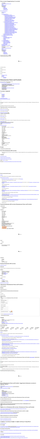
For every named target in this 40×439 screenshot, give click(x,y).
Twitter (5, 386)
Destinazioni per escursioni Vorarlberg (9, 20)
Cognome (2, 307)
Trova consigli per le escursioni (4, 426)
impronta (7, 436)
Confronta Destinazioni (5, 394)
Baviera (7, 273)
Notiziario (4, 38)
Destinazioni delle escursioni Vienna (9, 21)
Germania (5, 274)
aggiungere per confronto (5, 85)
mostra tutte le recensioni (3, 125)
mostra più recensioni (3, 296)
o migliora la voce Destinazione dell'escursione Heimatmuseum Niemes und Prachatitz (12, 403)
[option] (4, 7)
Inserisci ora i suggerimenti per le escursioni (5, 418)
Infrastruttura (2, 257)
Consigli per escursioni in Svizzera (7, 33)
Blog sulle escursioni (23, 426)
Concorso (4, 39)
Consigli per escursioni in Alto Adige (8, 34)
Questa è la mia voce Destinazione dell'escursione (13, 408)
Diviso (3, 390)
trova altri (26, 400)
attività (1, 243)
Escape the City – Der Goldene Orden (24, 336)
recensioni (3, 96)
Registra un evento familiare (6, 42)
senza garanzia (32, 357)
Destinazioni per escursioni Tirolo (9, 19)
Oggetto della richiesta (3, 300)
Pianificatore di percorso (3, 265)
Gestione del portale (22, 436)
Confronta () (13, 413)
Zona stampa (6, 433)
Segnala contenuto (4, 89)
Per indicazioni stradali (4, 322)
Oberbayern (3, 279)
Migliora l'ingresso (4, 88)
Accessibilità (3, 47)
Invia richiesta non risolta (3, 82)
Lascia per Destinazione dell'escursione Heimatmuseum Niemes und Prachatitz (12, 400)
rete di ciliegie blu (2, 433)
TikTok (20, 433)
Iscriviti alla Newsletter (28, 426)
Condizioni (4, 436)
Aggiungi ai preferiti (4, 84)
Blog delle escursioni (4, 44)
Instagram (14, 433)
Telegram (9, 386)
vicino (8, 112)
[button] (20, 103)
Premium (1, 332)
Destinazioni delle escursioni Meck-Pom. (10, 27)
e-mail (1, 386)
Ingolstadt (5, 272)
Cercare (11, 46)
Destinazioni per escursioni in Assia (9, 26)
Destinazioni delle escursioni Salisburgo (10, 18)
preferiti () (5, 413)
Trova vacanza (18, 426)
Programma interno (10, 433)
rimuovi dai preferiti (9, 84)
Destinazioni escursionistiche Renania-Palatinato (11, 29)
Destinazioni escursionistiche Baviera (9, 23)
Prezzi (1, 240)
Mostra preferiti (4, 392)
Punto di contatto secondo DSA (16, 436)
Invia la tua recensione (3, 286)
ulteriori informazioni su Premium (4, 177)
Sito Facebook (17, 433)
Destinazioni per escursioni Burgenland (10, 15)
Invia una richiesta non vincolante (5, 315)
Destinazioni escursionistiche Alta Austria (10, 17)
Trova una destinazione (5, 14)
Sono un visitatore (5, 409)
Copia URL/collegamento (16, 386)
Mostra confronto (2, 116)
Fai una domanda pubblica (5, 395)
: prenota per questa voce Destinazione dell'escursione (8, 404)
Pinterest (12, 386)
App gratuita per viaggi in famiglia (7, 37)
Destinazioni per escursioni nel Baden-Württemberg (11, 22)
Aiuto (2, 4)
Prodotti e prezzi (5, 43)
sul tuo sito (26, 403)
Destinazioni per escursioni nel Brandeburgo (10, 24)
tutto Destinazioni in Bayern (3, 98)
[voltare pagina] (0, 106)
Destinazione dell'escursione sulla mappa (5, 157)
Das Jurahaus (15, 348)
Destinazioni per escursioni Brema (9, 25)
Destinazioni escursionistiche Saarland (9, 30)
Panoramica (2, 209)
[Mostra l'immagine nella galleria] (7, 122)
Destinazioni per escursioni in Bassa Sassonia (10, 28)
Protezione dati (10, 436)
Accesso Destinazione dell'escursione (6, 3)
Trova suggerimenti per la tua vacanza (8, 35)
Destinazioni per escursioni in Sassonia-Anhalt (10, 31)
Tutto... (13, 127)
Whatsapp (7, 386)
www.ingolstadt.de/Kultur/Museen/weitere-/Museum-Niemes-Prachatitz (12, 161)
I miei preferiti (5, 36)
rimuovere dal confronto (11, 85)
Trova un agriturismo (34, 426)
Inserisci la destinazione (6, 41)
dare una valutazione (4, 86)
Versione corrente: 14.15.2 (24, 437)
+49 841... (4, 160)
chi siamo (1, 436)
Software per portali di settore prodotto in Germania (10, 437)
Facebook (3, 386)
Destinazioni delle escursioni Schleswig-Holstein (11, 32)
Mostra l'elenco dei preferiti (3, 112)
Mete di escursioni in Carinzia (8, 16)
